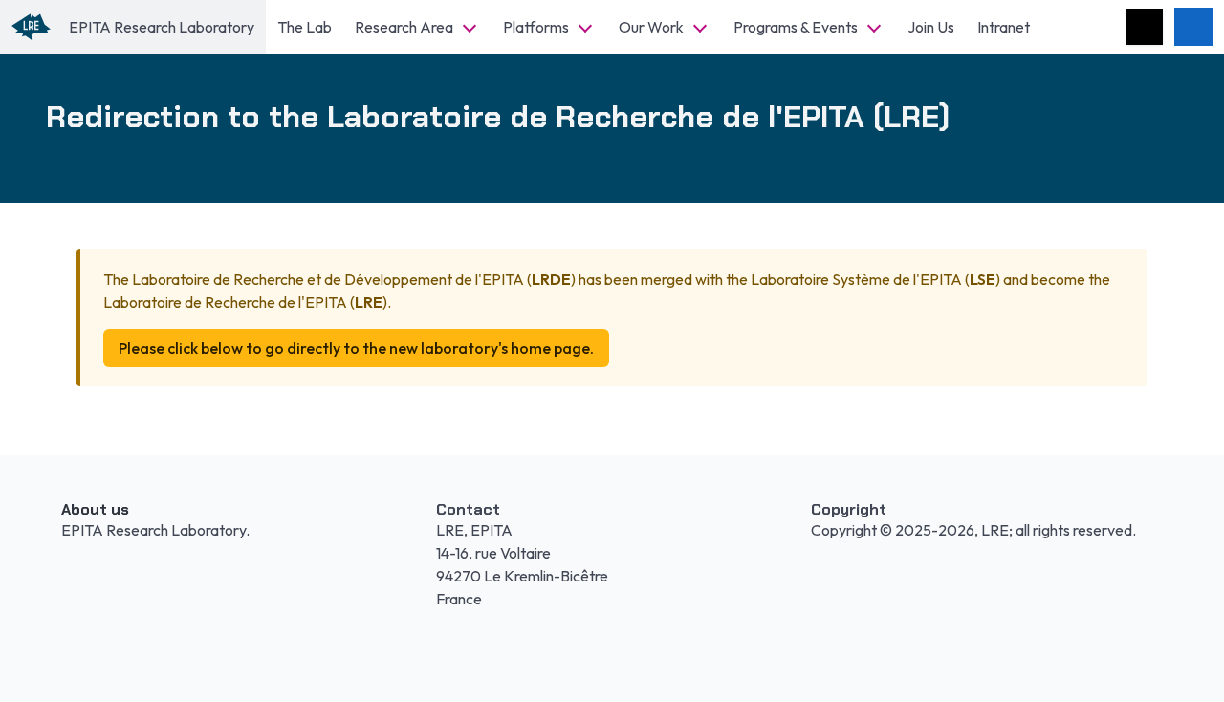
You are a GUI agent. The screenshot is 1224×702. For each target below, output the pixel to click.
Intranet (1003, 26)
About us (95, 509)
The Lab (304, 26)
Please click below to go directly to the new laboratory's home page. (356, 348)
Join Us (930, 26)
